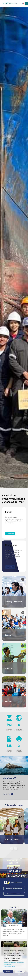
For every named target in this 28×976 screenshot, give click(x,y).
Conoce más (6, 792)
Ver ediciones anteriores (14, 894)
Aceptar (8, 971)
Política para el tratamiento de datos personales (14, 962)
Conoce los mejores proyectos (14, 888)
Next (16, 848)
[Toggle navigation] (20, 3)
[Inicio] (10, 3)
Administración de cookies (9, 966)
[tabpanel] (12, 825)
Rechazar (20, 971)
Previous (12, 848)
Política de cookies (8, 964)
